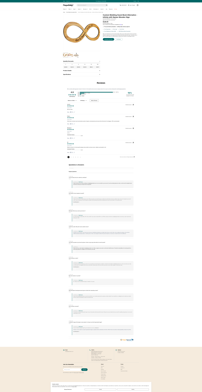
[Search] (106, 5)
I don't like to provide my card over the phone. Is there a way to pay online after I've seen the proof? (87, 242)
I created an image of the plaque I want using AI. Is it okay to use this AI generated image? (85, 322)
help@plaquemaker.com (89, 248)
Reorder (135, 1)
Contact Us (68, 1)
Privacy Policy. (81, 372)
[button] (75, 186)
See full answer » (76, 266)
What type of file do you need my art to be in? (77, 210)
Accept (100, 389)
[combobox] (92, 5)
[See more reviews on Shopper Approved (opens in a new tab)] (74, 112)
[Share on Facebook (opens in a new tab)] (70, 112)
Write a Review (94, 100)
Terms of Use (76, 372)
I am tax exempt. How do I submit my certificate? (78, 177)
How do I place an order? (73, 258)
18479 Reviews (73, 96)
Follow (70, 178)
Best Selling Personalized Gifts (71, 12)
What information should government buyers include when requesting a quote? (83, 290)
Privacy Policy (74, 386)
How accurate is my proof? (74, 306)
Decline (133, 389)
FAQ (138, 1)
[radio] (101, 92)
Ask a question (113, 18)
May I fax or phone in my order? (74, 275)
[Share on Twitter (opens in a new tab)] (72, 112)
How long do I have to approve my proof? (76, 193)
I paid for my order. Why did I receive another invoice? (79, 226)
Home (64, 12)
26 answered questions (107, 18)
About (64, 1)
